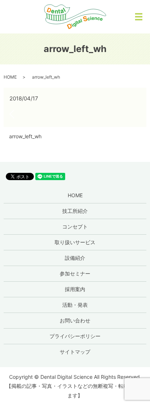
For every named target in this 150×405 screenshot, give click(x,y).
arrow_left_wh (25, 136)
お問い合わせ (75, 320)
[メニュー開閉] (138, 16)
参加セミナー (75, 273)
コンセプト (75, 226)
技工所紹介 (75, 211)
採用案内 (75, 289)
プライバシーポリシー (75, 336)
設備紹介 (75, 258)
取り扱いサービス (75, 242)
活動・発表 (75, 305)
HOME (10, 77)
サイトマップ (75, 352)
